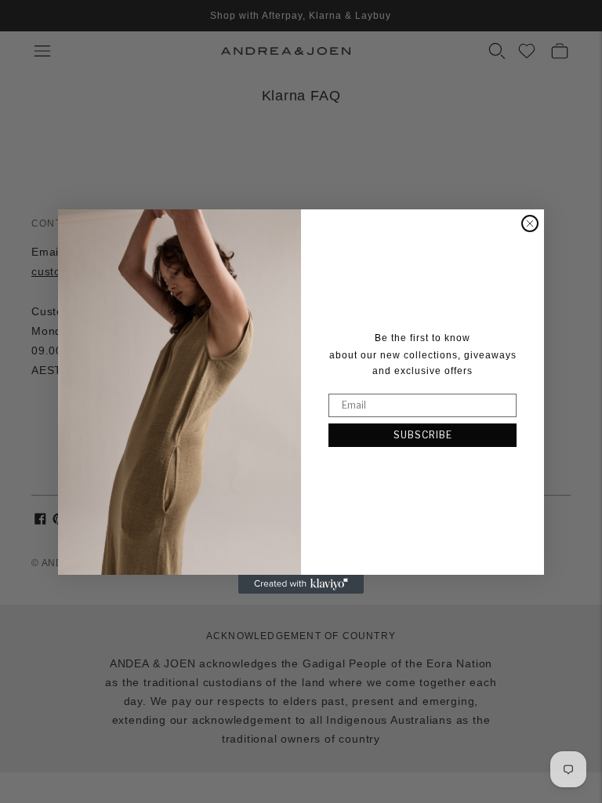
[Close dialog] (530, 223)
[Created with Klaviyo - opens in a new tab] (301, 584)
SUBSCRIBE (422, 435)
